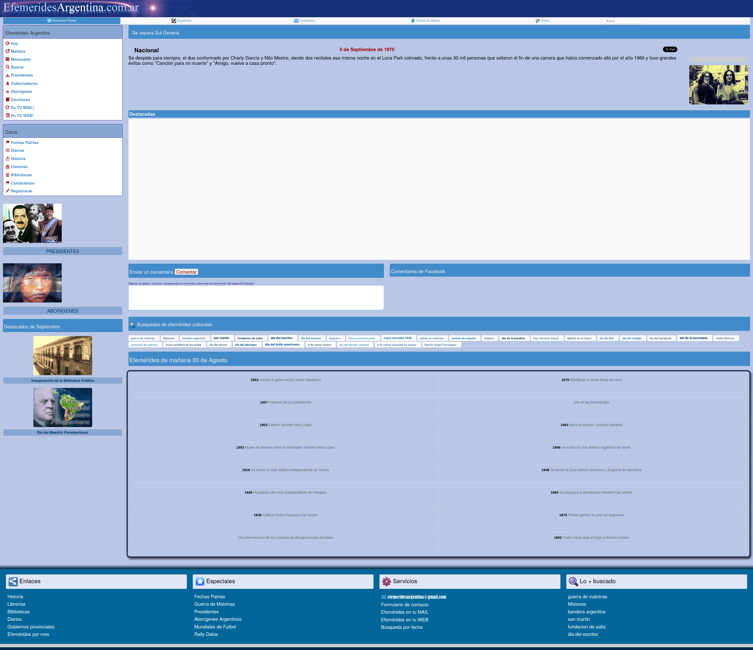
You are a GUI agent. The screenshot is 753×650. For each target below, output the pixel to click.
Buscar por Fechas (64, 20)
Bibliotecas (18, 611)
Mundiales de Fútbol (215, 626)
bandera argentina (586, 611)
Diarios (545, 20)
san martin (579, 618)
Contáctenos (307, 20)
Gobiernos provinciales (31, 626)
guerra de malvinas (587, 596)
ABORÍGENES (62, 310)
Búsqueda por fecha (402, 626)
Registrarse (183, 20)
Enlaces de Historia (427, 20)
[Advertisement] (594, 32)
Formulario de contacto (405, 604)
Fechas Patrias (209, 596)
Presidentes (206, 611)
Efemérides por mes (28, 633)
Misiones (577, 603)
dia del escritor (583, 633)
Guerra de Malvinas (214, 603)
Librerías (16, 603)
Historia (15, 596)
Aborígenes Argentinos (218, 618)
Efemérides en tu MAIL (405, 611)
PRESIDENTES (62, 251)
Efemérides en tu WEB (404, 619)
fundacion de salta (587, 626)
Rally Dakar (206, 633)
